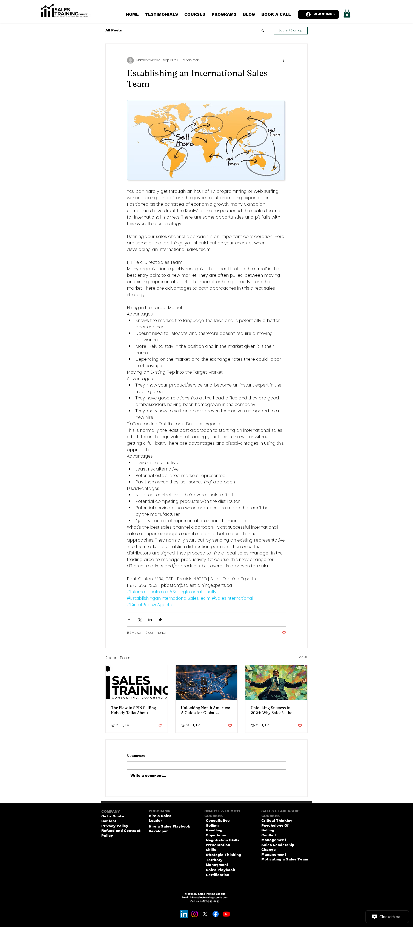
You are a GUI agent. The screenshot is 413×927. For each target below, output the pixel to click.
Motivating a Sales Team (284, 859)
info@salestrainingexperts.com (209, 897)
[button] (347, 13)
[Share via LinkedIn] (150, 619)
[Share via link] (161, 619)
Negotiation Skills (222, 840)
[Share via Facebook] (129, 619)
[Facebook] (215, 914)
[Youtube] (226, 914)
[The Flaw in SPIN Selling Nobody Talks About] (137, 682)
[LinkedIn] (184, 914)
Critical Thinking (277, 820)
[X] (205, 914)
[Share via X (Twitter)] (139, 619)
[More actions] (283, 60)
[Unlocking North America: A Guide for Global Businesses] (206, 682)
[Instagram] (194, 914)
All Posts (113, 30)
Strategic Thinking (223, 855)
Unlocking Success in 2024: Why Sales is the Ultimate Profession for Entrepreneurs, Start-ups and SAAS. (274, 710)
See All (302, 657)
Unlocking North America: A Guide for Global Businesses (205, 710)
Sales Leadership (277, 845)
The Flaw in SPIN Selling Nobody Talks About (133, 710)
